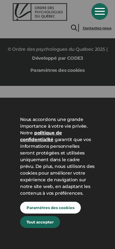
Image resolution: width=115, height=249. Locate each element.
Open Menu (99, 11)
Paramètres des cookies (50, 207)
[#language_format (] (47, 12)
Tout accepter (40, 222)
